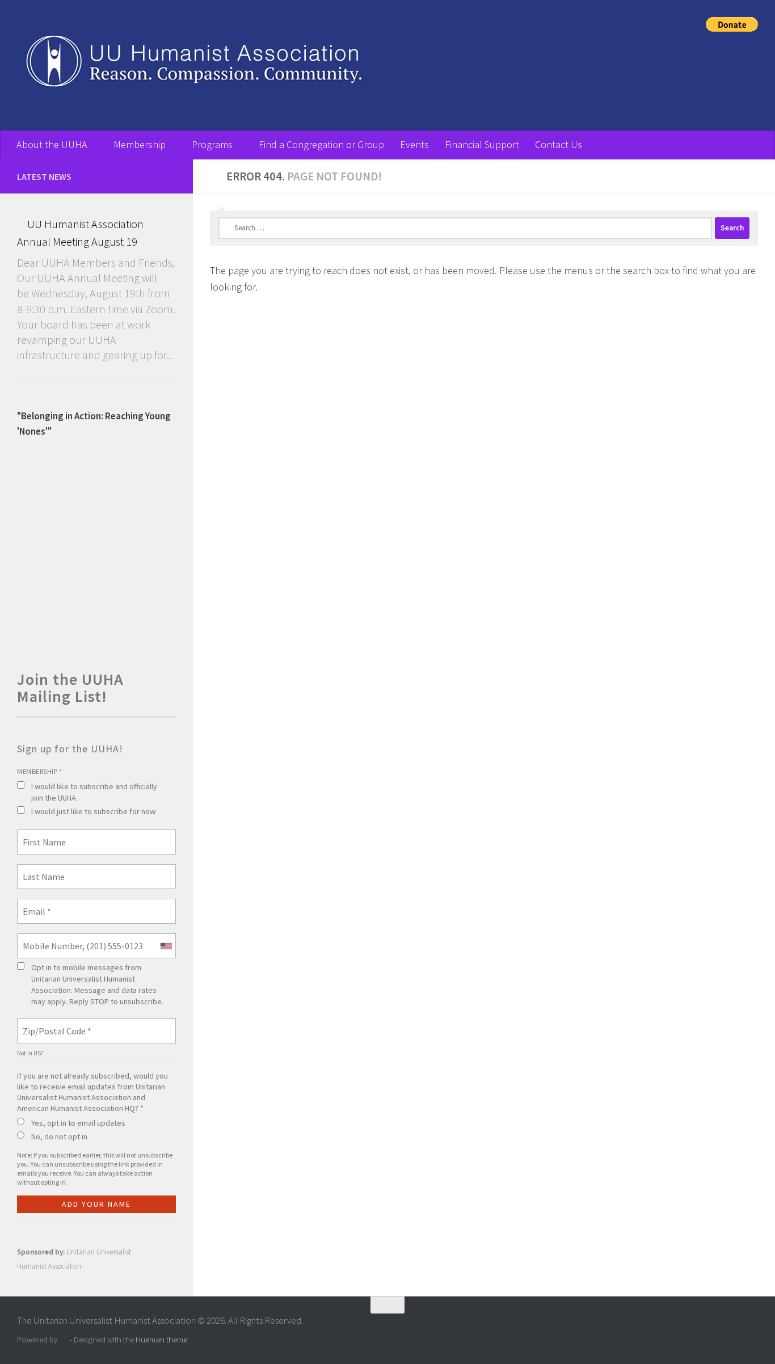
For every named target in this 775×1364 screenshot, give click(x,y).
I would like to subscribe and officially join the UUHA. (94, 792)
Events (414, 144)
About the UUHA (51, 144)
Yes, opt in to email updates (78, 1123)
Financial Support (482, 144)
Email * (35, 904)
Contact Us (558, 144)
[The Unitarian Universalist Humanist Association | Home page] (340, 65)
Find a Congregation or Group (321, 144)
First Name (41, 835)
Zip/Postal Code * (52, 1024)
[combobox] (165, 946)
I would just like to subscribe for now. (94, 811)
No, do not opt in (59, 1136)
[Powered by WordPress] (64, 1340)
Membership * (39, 771)
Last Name (40, 870)
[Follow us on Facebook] (169, 176)
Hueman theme (161, 1339)
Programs (212, 144)
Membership (139, 144)
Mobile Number (48, 939)
